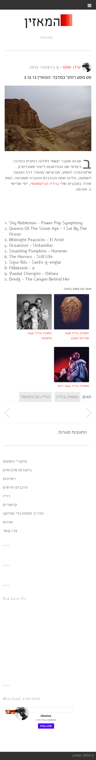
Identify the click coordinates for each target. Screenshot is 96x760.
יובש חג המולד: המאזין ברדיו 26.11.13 (88, 413)
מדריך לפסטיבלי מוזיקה (23, 513)
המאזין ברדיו (67, 397)
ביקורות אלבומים (17, 470)
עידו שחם (72, 67)
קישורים (10, 504)
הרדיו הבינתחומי (35, 397)
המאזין (42, 22)
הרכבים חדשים (15, 487)
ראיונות (9, 478)
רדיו (6, 496)
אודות (8, 522)
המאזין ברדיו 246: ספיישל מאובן (77, 335)
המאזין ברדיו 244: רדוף (73, 386)
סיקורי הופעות (15, 461)
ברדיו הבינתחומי (45, 183)
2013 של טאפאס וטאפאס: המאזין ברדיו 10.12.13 (7, 413)
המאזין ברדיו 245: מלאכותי (39, 335)
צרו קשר (10, 530)
